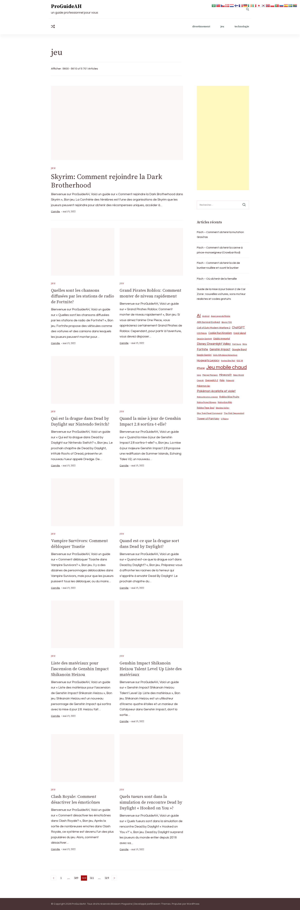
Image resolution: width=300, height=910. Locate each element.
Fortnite (202, 349)
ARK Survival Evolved (208, 322)
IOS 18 (240, 361)
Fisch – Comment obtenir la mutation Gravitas (220, 234)
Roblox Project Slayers (206, 402)
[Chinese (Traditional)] (218, 5)
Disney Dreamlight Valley (214, 343)
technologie (242, 26)
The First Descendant (234, 413)
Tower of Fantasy (208, 418)
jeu (222, 26)
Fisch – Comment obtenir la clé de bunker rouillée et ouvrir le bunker (218, 265)
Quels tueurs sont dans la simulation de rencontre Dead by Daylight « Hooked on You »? (151, 802)
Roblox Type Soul (205, 408)
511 (92, 878)
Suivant (114, 878)
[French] (241, 5)
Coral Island (240, 333)
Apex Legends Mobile (220, 316)
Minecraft (225, 374)
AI (199, 315)
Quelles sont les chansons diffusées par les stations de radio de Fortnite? (82, 296)
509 (76, 878)
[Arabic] (214, 5)
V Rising (224, 419)
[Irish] (250, 5)
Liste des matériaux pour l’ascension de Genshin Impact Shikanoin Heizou (80, 669)
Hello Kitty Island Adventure (225, 355)
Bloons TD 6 (227, 322)
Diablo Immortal (221, 338)
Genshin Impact (220, 349)
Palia (222, 380)
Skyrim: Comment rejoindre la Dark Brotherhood (106, 181)
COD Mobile (202, 333)
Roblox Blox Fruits (229, 396)
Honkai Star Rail (228, 361)
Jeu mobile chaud (226, 367)
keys (199, 375)
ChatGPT (238, 327)
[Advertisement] (223, 138)
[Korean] (263, 5)
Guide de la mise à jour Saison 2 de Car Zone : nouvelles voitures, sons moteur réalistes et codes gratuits (221, 294)
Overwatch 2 (211, 380)
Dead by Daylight (204, 339)
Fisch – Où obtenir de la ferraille (217, 278)
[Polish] (272, 5)
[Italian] (254, 5)
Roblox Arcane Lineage (207, 397)
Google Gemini (204, 355)
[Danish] (227, 5)
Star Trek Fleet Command (209, 413)
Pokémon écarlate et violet (216, 391)
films (245, 344)
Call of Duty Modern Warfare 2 (213, 328)
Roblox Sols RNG (225, 402)
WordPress (193, 904)
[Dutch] (232, 5)
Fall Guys (236, 344)
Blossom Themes (161, 904)
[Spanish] (286, 5)
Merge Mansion (210, 375)
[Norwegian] (268, 5)
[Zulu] (295, 5)
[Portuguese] (277, 5)
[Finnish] (236, 5)
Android (205, 316)
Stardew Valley (222, 408)
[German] (245, 5)
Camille (55, 211)
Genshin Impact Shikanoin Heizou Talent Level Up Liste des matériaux (151, 669)
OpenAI (200, 380)
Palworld (230, 380)
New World (238, 375)
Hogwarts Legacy (208, 360)
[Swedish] (290, 5)
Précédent (53, 878)
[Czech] (223, 5)
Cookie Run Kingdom (220, 333)
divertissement (201, 26)
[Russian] (281, 5)
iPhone (201, 368)
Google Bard (239, 349)
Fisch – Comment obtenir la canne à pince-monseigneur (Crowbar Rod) (220, 250)
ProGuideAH (66, 6)
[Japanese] (259, 5)
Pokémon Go (203, 386)
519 (107, 878)
